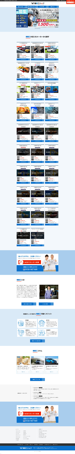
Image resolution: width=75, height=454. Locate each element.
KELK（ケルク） (25, 437)
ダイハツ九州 (17, 433)
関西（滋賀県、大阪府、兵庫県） (43, 436)
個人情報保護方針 (41, 444)
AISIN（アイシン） (18, 436)
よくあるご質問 (26, 444)
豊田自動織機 (17, 438)
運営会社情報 (58, 0)
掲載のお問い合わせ (63, 0)
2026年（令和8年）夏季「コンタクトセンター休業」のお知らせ (43, 393)
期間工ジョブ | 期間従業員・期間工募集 (37, 3)
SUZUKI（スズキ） (18, 432)
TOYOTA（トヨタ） (18, 430)
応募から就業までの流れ (20, 444)
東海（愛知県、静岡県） (42, 434)
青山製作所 (24, 434)
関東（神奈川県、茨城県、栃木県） (43, 430)
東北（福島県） (40, 432)
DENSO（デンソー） (18, 434)
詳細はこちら (23, 371)
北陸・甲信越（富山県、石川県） (43, 433)
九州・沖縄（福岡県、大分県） (42, 437)
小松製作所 (24, 430)
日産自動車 (24, 432)
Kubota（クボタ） (18, 437)
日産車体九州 (24, 433)
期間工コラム (31, 444)
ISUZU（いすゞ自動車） (26, 438)
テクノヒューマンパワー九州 (26, 436)
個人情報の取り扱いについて (48, 444)
